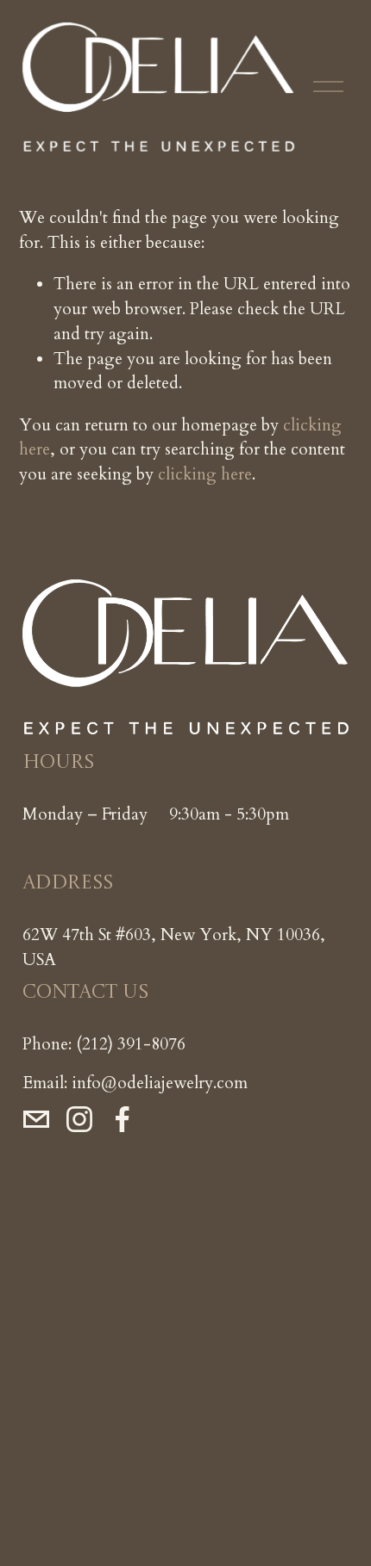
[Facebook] (122, 1119)
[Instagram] (79, 1119)
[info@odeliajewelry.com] (36, 1119)
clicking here (205, 474)
